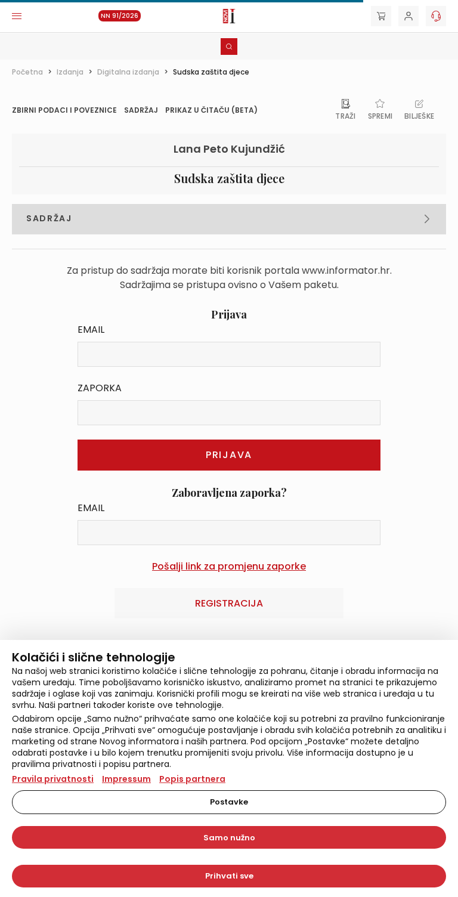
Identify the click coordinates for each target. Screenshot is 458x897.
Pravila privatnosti (53, 779)
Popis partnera (192, 779)
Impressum (126, 779)
